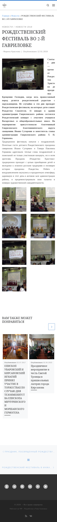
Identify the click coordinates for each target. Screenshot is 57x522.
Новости (15, 16)
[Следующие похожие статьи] (51, 326)
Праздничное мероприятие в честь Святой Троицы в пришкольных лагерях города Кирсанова (40, 376)
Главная (5, 16)
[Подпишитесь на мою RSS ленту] (26, 516)
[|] (4, 5)
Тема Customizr (41, 509)
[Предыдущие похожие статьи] (44, 326)
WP (21, 509)
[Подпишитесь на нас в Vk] (30, 516)
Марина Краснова (11, 52)
